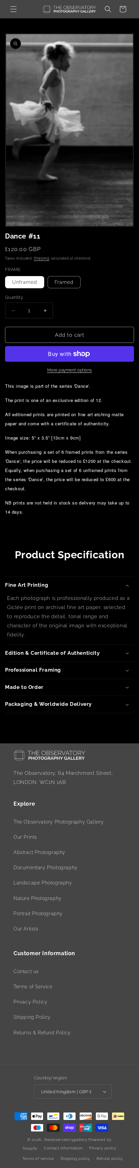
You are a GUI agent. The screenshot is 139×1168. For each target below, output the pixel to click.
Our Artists (25, 928)
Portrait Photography (38, 913)
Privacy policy (102, 1148)
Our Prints (25, 837)
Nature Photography (37, 898)
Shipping (41, 258)
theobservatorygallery (65, 1140)
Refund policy (109, 1158)
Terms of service (38, 1158)
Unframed (24, 282)
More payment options (69, 370)
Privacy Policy (30, 1002)
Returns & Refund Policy (42, 1032)
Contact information (63, 1148)
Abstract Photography (39, 852)
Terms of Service (33, 986)
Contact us (26, 971)
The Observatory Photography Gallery (58, 822)
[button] (13, 9)
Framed (64, 282)
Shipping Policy (32, 1017)
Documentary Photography (45, 867)
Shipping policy (75, 1158)
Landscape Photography (42, 882)
